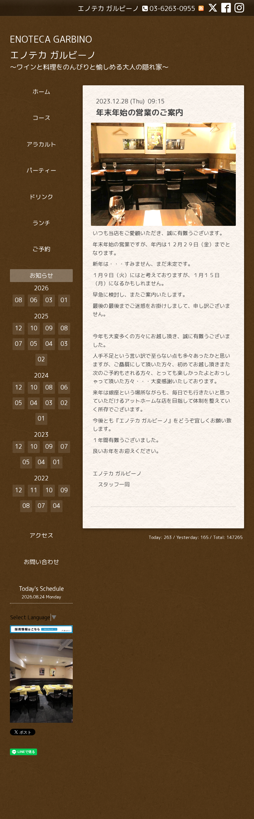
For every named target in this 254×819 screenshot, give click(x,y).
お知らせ (41, 275)
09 (49, 328)
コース (41, 118)
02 (41, 359)
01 (64, 300)
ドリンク (41, 197)
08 (18, 300)
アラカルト (41, 144)
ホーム (41, 92)
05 (33, 344)
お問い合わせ (41, 562)
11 (33, 490)
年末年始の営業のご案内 (139, 112)
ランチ (41, 223)
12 (18, 328)
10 (33, 328)
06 (33, 300)
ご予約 (41, 249)
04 (49, 344)
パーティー (41, 170)
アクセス (41, 535)
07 (18, 344)
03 (49, 300)
